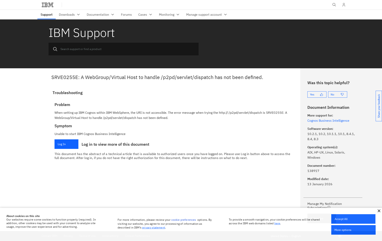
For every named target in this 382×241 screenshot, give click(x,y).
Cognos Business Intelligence (328, 120)
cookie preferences (183, 220)
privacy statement (153, 227)
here (277, 223)
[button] (379, 210)
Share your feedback (378, 106)
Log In (62, 144)
